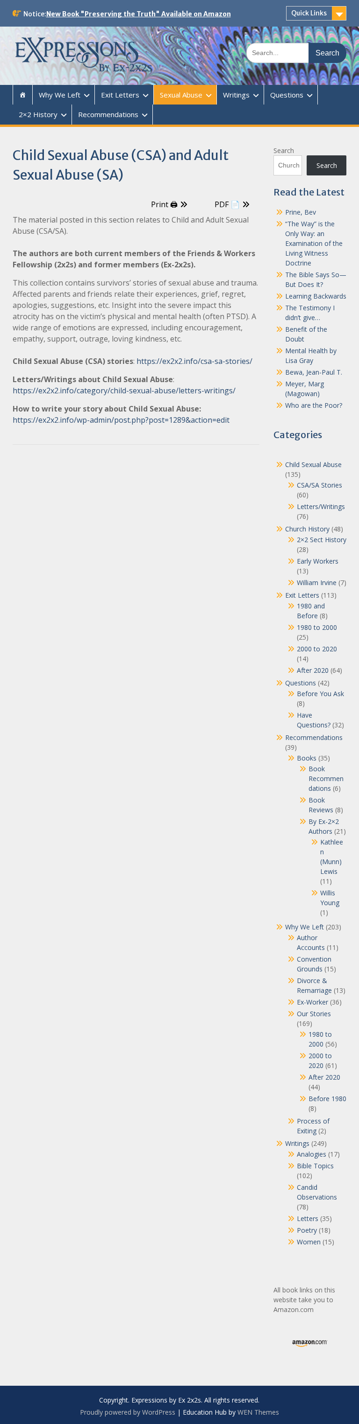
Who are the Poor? (313, 405)
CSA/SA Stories (319, 485)
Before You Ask (320, 693)
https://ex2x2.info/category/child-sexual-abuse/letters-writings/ (124, 390)
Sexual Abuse (181, 94)
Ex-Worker (312, 1002)
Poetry (307, 1230)
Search (283, 150)
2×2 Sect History (321, 539)
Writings (236, 94)
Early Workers (317, 561)
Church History (307, 528)
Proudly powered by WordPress (127, 1412)
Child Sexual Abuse (313, 464)
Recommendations (108, 114)
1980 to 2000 (317, 627)
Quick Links (309, 13)
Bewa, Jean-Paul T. (313, 372)
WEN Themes (258, 1412)
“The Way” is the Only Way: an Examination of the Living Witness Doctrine (314, 243)
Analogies (311, 1154)
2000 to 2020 (317, 648)
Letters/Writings (321, 506)
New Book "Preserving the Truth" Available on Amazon (138, 14)
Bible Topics (315, 1165)
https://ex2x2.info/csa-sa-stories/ (194, 361)
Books (306, 758)
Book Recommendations (326, 778)
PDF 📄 (227, 204)
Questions (286, 94)
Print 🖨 (164, 204)
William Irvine (317, 582)
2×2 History (38, 114)
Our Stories (314, 1013)
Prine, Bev (300, 212)
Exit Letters (120, 94)
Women (309, 1241)
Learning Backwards (315, 296)
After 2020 (313, 670)
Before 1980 (327, 1098)
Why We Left (59, 94)
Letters (307, 1218)
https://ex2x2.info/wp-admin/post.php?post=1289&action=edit (121, 420)
